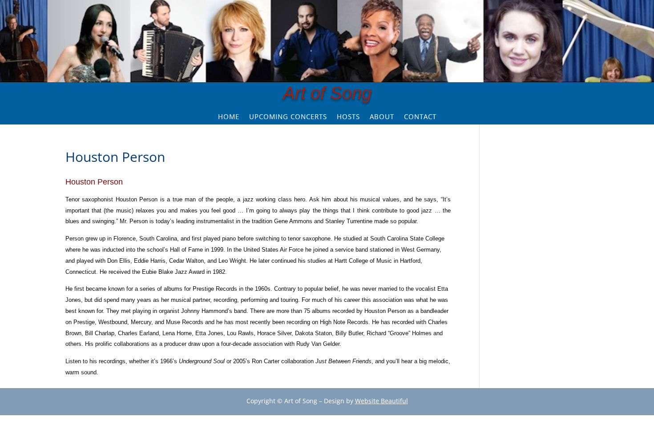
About (382, 117)
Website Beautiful (381, 401)
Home (228, 117)
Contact (420, 117)
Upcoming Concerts (288, 117)
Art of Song (327, 93)
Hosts (348, 117)
